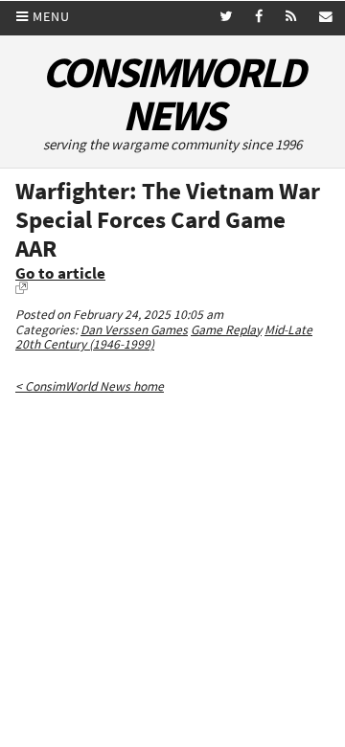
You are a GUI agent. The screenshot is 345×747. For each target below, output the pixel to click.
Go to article (60, 273)
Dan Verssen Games (134, 330)
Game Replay (226, 330)
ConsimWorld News (173, 94)
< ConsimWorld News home (89, 386)
